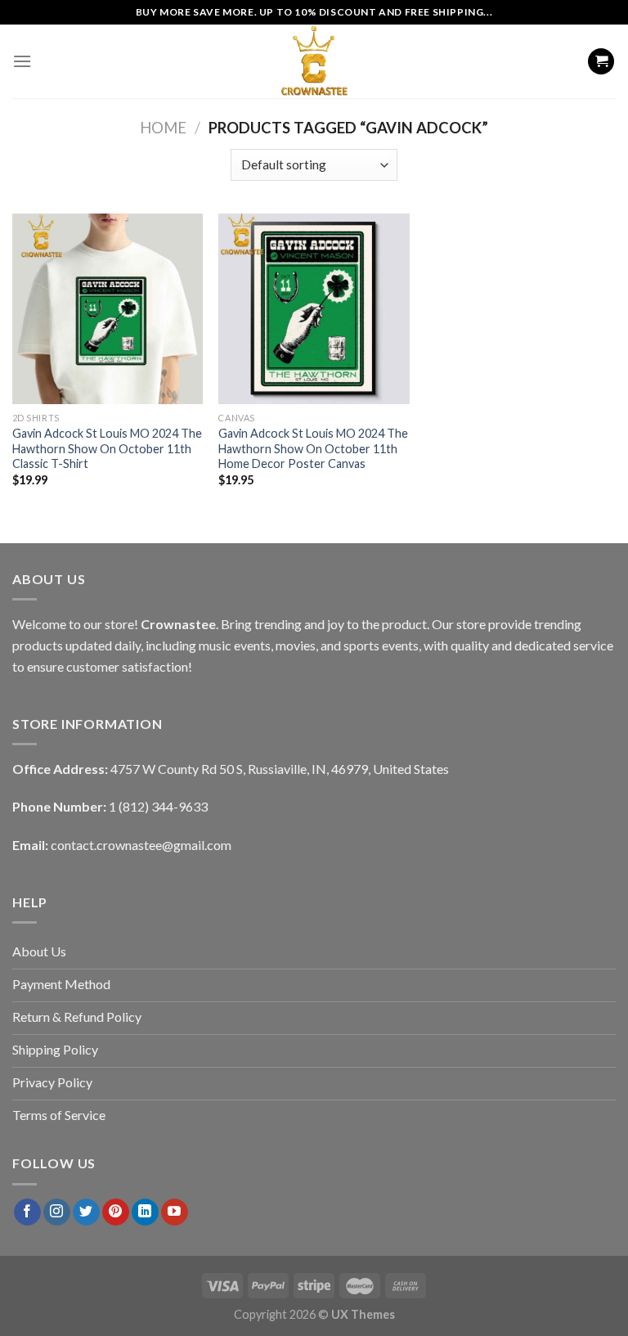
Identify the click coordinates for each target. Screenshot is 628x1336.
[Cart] (601, 61)
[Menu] (22, 61)
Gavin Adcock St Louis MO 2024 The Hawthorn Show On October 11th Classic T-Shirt (107, 448)
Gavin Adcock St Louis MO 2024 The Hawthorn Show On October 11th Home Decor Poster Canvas (313, 448)
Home (163, 128)
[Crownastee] (314, 61)
